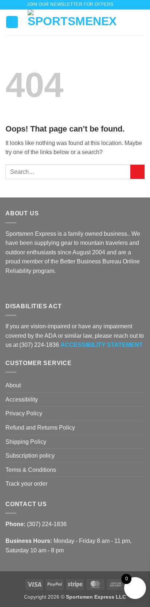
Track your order (26, 484)
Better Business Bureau (90, 261)
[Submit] (137, 172)
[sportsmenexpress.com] (72, 22)
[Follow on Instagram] (19, 288)
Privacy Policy (23, 413)
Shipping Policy (25, 442)
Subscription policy (30, 456)
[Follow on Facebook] (10, 288)
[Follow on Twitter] (28, 288)
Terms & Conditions (30, 470)
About (13, 385)
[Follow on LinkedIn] (36, 288)
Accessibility (21, 399)
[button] (121, 4)
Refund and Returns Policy (40, 427)
